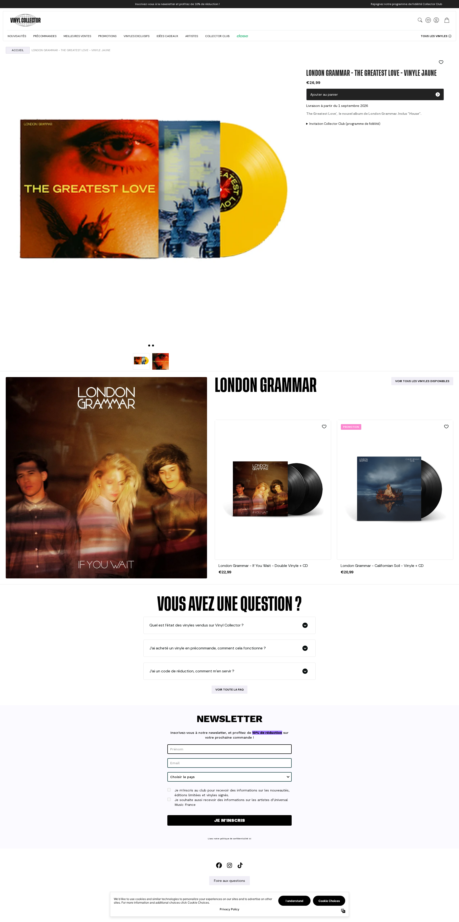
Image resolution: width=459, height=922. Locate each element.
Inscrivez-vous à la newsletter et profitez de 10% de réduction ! (177, 4)
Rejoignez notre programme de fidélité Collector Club (406, 4)
